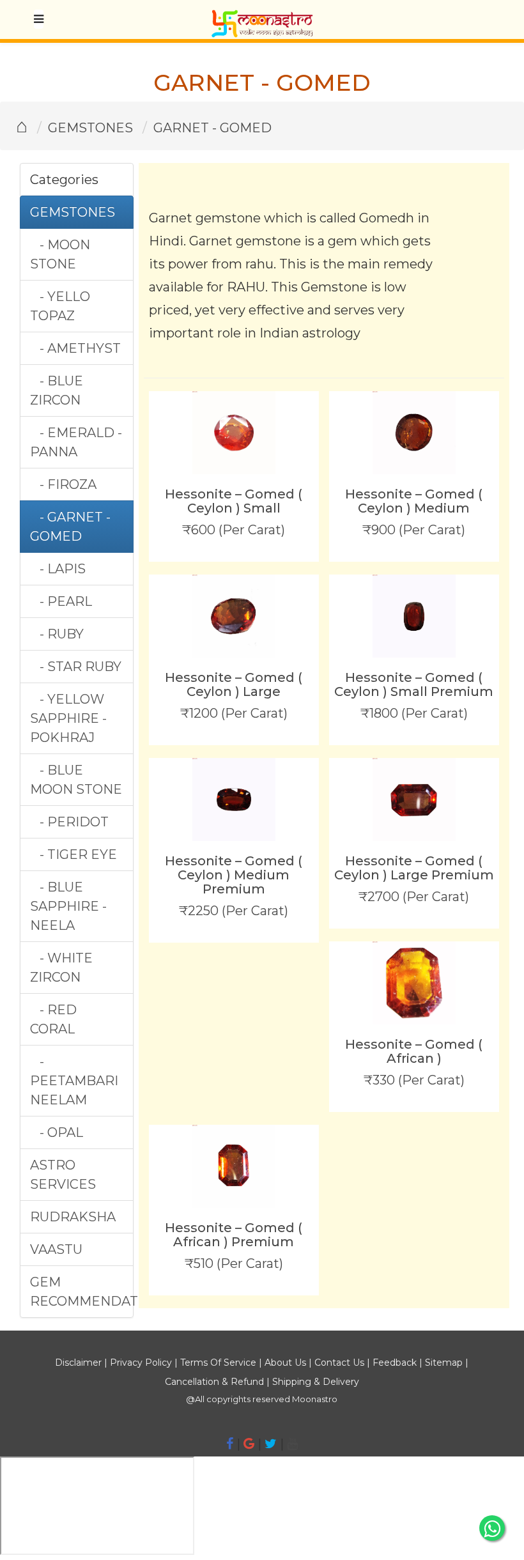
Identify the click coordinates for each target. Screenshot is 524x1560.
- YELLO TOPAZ (60, 306)
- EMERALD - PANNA (76, 442)
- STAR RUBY (75, 666)
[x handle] (271, 1443)
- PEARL (61, 601)
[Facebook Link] (229, 1443)
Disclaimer (78, 1362)
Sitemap (445, 1362)
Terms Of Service (218, 1362)
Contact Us (339, 1362)
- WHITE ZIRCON (61, 967)
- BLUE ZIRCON (56, 390)
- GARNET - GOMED (70, 526)
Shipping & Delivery (315, 1381)
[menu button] (38, 19)
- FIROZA (63, 484)
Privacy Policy (141, 1362)
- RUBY (57, 634)
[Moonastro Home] (262, 16)
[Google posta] (248, 1443)
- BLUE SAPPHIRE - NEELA (68, 906)
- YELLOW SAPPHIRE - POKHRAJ (68, 718)
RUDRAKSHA (73, 1216)
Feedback (395, 1362)
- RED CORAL (53, 1019)
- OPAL (56, 1132)
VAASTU (56, 1249)
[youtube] (292, 1443)
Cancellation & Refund (214, 1381)
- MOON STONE (60, 254)
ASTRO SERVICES (63, 1174)
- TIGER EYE (73, 854)
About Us (285, 1362)
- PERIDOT (69, 822)
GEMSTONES (90, 127)
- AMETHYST (75, 348)
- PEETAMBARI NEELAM (74, 1081)
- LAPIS (58, 568)
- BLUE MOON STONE (76, 779)
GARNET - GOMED (212, 127)
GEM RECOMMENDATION (81, 1291)
